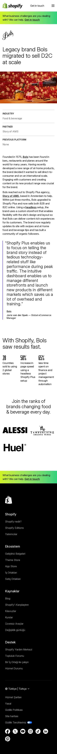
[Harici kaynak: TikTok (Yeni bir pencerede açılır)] (38, 731)
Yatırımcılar (11, 534)
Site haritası (11, 716)
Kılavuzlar (10, 611)
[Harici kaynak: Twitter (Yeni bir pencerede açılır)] (15, 731)
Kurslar (9, 617)
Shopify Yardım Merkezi (18, 649)
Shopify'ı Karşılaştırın (17, 604)
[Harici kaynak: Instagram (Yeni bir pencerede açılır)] (30, 731)
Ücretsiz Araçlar (14, 623)
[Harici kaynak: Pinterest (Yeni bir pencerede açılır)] (7, 738)
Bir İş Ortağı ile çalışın (17, 662)
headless (31, 207)
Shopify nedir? (13, 521)
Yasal (8, 703)
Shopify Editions (14, 527)
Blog (7, 598)
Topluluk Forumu (14, 655)
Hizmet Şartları (13, 697)
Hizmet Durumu (14, 668)
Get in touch (37, 5)
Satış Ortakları (13, 578)
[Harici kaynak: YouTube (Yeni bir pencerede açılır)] (22, 731)
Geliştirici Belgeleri (15, 553)
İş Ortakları (11, 572)
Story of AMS (11, 195)
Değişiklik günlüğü (15, 630)
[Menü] (53, 5)
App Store (11, 566)
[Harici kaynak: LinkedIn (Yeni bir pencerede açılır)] (45, 731)
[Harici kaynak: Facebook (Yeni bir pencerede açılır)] (7, 731)
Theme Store (12, 560)
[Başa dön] (8, 500)
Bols (25, 156)
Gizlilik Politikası (14, 709)
